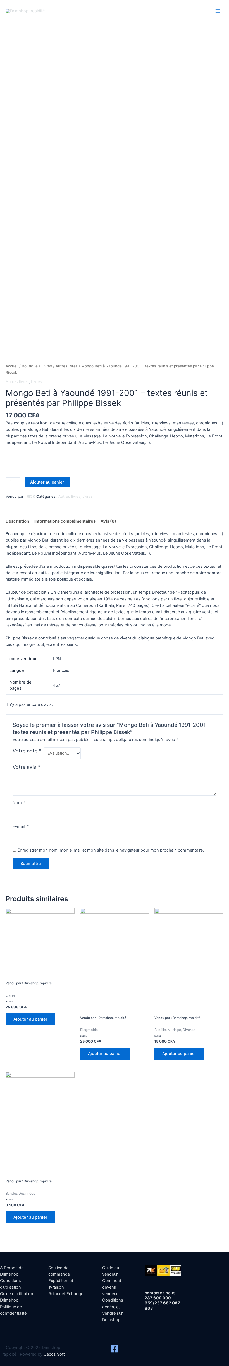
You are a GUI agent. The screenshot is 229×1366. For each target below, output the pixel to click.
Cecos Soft (54, 1354)
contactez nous (160, 1292)
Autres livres (67, 366)
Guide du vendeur (110, 1271)
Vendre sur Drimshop (112, 1316)
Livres (46, 366)
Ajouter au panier (47, 482)
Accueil (12, 366)
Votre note (27, 751)
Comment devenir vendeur (111, 1287)
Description (17, 521)
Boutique (30, 366)
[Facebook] (114, 1349)
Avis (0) (108, 521)
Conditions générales (112, 1303)
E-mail (21, 826)
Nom (19, 802)
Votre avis (26, 767)
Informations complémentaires (65, 521)
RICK (31, 496)
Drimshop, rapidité (69, 11)
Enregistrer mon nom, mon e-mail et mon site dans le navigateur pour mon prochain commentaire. (110, 850)
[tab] (17, 521)
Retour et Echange (65, 1293)
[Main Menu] (217, 10)
